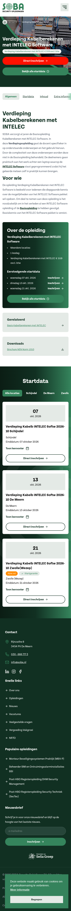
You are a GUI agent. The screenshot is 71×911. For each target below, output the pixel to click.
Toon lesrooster (15, 448)
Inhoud (44, 96)
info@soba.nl (18, 662)
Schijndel (31, 393)
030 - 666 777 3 (19, 654)
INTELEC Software (13, 166)
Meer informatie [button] (20, 889)
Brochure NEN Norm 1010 (20, 349)
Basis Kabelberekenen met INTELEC (26, 325)
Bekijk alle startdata (33, 71)
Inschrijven (33, 841)
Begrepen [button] (36, 899)
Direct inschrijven (33, 60)
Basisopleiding (28, 208)
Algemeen (11, 96)
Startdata (28, 96)
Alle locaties (12, 393)
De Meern (48, 393)
